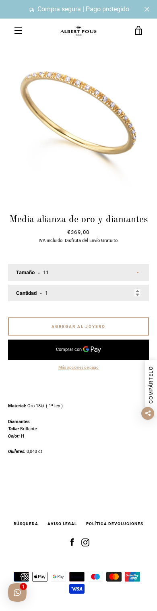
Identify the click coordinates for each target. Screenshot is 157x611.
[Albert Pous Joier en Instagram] (85, 542)
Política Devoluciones (114, 523)
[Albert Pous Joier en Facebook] (72, 542)
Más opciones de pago (78, 367)
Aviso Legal (62, 523)
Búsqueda (26, 523)
